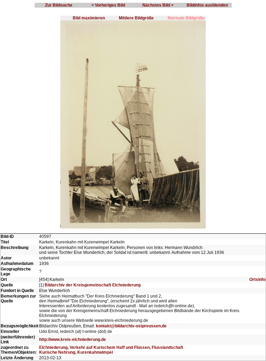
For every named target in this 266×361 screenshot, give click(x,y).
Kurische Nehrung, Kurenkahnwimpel (76, 352)
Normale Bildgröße (186, 18)
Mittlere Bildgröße (136, 18)
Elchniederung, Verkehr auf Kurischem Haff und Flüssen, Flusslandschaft (111, 347)
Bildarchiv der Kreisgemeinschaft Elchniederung (93, 285)
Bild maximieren (89, 18)
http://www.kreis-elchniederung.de (72, 339)
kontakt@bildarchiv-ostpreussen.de (131, 326)
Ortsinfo (257, 279)
